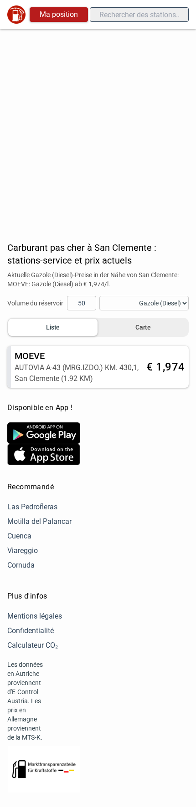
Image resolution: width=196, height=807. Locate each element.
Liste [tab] (53, 327)
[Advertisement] (98, 131)
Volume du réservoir (35, 303)
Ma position (59, 14)
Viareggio (22, 550)
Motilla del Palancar (39, 521)
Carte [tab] (142, 327)
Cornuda (21, 565)
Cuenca (19, 536)
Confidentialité (30, 630)
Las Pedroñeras (32, 506)
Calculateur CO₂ (32, 645)
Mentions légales (34, 616)
